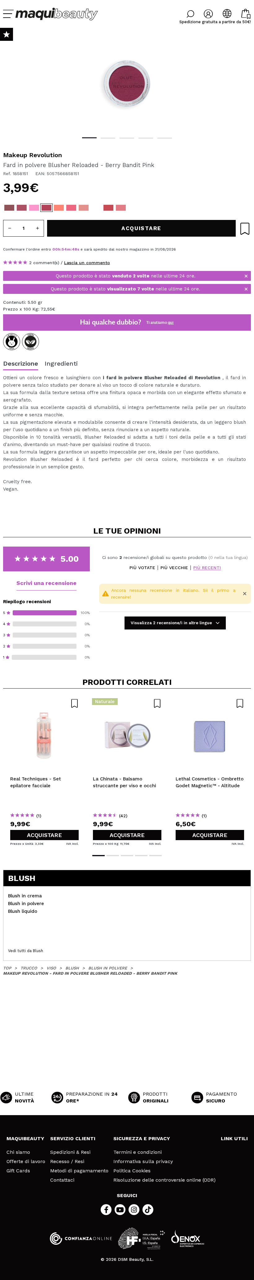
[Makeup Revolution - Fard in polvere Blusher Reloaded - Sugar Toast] (9, 208)
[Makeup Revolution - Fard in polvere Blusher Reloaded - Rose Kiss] (108, 208)
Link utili (234, 1138)
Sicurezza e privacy (141, 1138)
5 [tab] (164, 138)
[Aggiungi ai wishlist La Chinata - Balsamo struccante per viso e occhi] (127, 703)
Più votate (142, 567)
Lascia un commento (87, 262)
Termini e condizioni (137, 1152)
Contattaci (62, 1180)
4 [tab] (145, 138)
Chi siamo (18, 1152)
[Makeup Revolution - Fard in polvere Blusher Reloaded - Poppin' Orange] (59, 208)
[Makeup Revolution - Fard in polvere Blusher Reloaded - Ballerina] (121, 208)
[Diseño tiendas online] (187, 1238)
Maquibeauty (25, 1138)
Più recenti (207, 567)
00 (55, 249)
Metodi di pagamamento (79, 1170)
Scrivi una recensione (46, 583)
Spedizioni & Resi (70, 1152)
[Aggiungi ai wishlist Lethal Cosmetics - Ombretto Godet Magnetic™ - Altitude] (210, 703)
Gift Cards (18, 1170)
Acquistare (44, 835)
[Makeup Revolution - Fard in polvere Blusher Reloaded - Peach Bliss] (84, 208)
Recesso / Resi (67, 1161)
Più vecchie (174, 567)
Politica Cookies (132, 1170)
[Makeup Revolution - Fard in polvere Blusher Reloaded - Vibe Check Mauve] (22, 208)
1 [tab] (89, 137)
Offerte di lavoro (26, 1161)
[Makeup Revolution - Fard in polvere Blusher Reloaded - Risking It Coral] (71, 208)
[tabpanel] (127, 83)
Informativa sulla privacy (143, 1161)
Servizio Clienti (72, 1138)
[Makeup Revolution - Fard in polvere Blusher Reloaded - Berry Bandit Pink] (46, 208)
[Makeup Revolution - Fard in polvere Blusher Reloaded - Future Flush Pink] (34, 208)
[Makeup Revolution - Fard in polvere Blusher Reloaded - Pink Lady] (96, 208)
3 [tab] (127, 138)
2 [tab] (108, 138)
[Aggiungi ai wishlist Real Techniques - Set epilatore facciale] (44, 703)
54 (64, 249)
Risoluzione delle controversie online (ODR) (164, 1180)
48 (74, 249)
